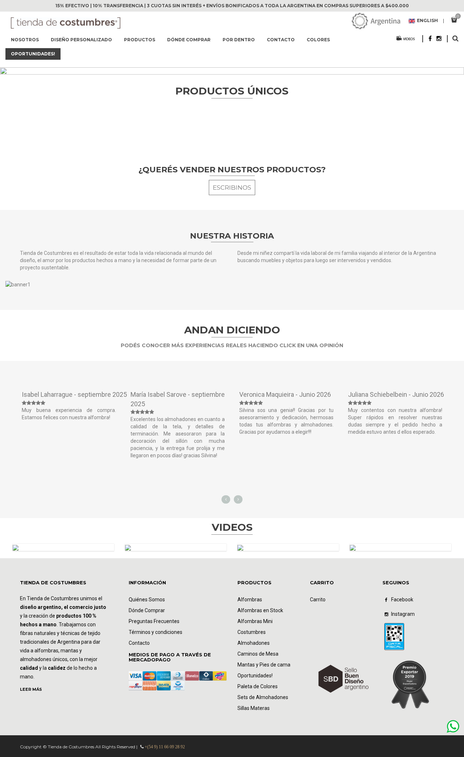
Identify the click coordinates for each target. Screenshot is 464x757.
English (427, 21)
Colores (318, 39)
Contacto (281, 39)
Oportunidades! (255, 675)
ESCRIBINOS (232, 187)
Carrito (318, 599)
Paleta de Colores (257, 686)
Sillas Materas (253, 708)
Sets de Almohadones (262, 697)
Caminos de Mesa (257, 654)
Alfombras (249, 599)
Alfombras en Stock (260, 610)
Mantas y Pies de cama (263, 665)
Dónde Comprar (147, 610)
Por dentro (239, 39)
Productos (139, 39)
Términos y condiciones (155, 632)
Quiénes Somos (147, 599)
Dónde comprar (189, 39)
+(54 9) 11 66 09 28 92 (165, 747)
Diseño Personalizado (81, 39)
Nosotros (25, 39)
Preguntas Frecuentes (154, 621)
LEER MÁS (31, 689)
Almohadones (253, 643)
